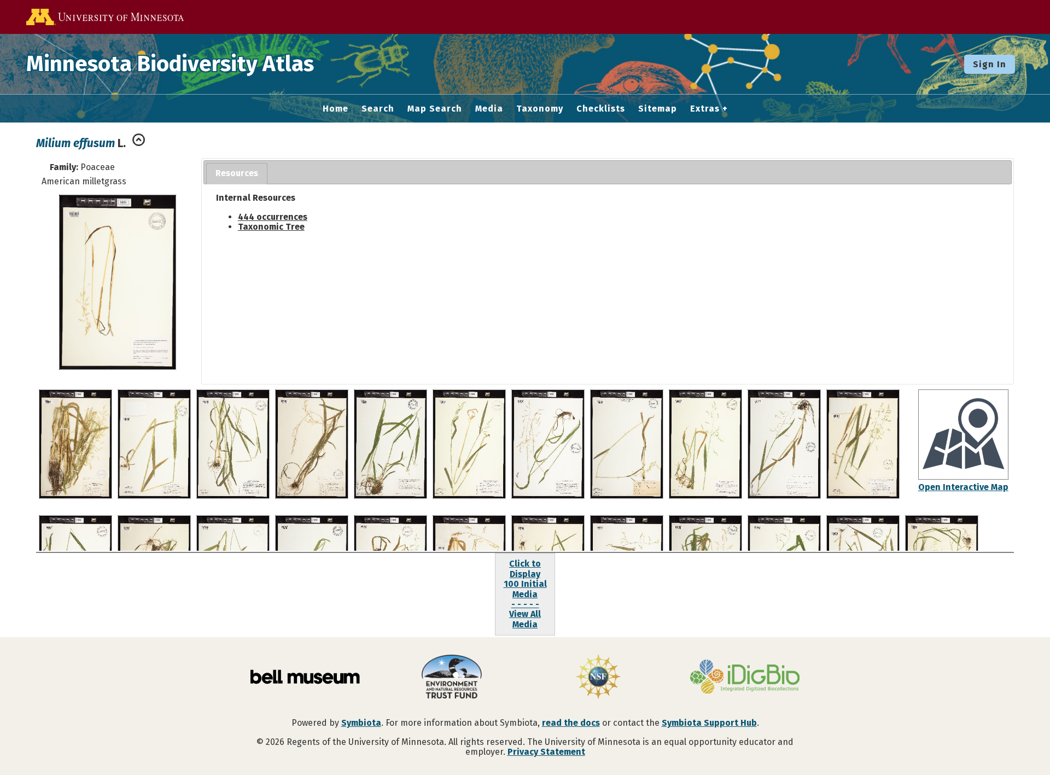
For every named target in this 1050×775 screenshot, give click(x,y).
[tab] (236, 173)
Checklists (600, 109)
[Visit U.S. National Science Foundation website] (598, 678)
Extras (705, 109)
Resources (236, 173)
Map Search (434, 109)
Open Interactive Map (963, 487)
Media (489, 109)
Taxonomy (539, 109)
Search (377, 109)
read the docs (571, 723)
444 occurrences (272, 217)
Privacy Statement (546, 752)
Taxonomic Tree (271, 227)
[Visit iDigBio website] (745, 678)
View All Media (525, 619)
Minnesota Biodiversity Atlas (170, 64)
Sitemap (657, 109)
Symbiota (361, 723)
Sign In (989, 64)
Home (335, 109)
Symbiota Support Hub (709, 723)
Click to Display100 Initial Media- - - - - (525, 583)
